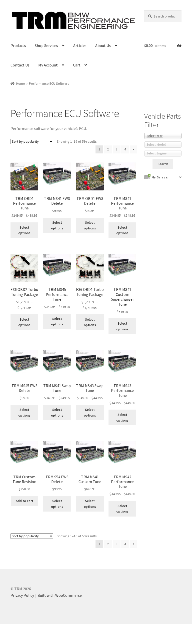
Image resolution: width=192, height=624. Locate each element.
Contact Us (20, 64)
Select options (24, 230)
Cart (76, 64)
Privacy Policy (22, 595)
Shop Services (46, 45)
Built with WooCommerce (60, 595)
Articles (79, 45)
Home (20, 83)
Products (18, 45)
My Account (48, 64)
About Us (103, 45)
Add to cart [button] (24, 501)
